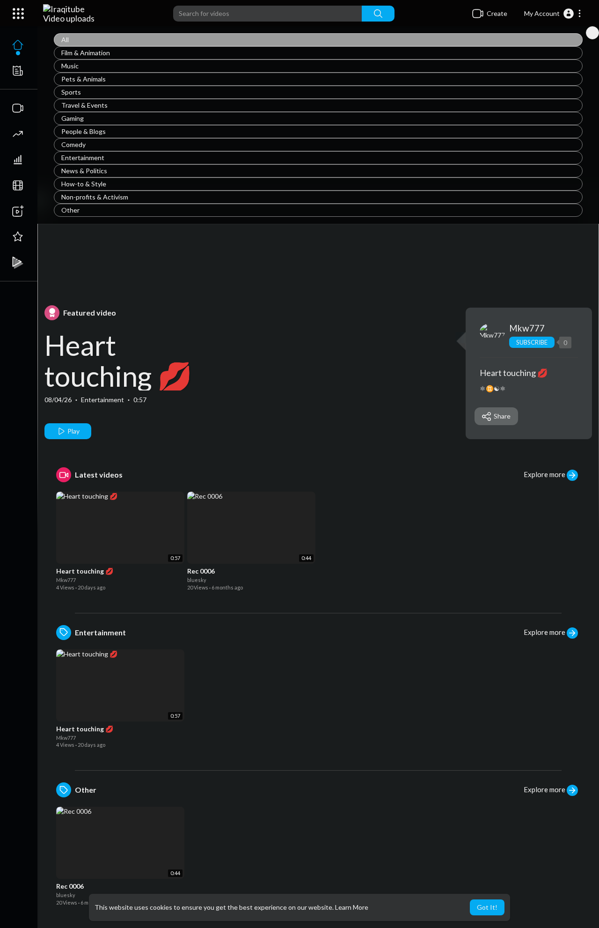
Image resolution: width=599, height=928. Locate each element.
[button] (553, 13)
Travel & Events (84, 105)
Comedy (73, 144)
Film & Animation (85, 53)
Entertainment (82, 158)
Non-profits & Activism (94, 197)
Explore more (545, 474)
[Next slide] (592, 32)
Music (70, 66)
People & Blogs (83, 131)
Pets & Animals (83, 79)
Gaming (72, 118)
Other (70, 210)
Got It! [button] (487, 907)
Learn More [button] (351, 907)
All (65, 40)
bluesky (196, 580)
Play (73, 431)
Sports (71, 92)
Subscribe (532, 342)
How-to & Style (83, 184)
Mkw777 (527, 328)
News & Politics (84, 171)
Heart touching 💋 (118, 360)
